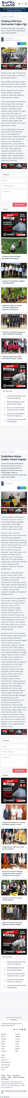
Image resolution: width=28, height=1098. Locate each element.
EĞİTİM (3, 1044)
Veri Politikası (5, 1079)
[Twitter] (14, 1029)
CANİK (17, 1044)
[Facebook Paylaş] (18, 43)
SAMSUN (17, 1048)
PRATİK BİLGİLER (5, 1065)
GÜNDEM (3, 1034)
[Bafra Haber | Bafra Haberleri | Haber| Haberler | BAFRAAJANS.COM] (9, 3)
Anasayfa (4, 17)
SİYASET (3, 1041)
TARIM (3, 1055)
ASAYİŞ (3, 1036)
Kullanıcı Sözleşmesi (18, 1077)
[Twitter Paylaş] (21, 43)
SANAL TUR (4, 1060)
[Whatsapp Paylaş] (24, 43)
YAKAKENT (18, 1036)
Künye (8, 1075)
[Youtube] (22, 1029)
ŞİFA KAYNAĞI (5, 1067)
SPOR (2, 1048)
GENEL (16, 1051)
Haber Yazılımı (10, 1025)
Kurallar (3, 1077)
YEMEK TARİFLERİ (5, 1062)
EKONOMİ (11, 452)
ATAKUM (17, 1039)
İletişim (3, 1075)
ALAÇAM (3, 1051)
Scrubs (3, 1069)
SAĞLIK (3, 1046)
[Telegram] (25, 1029)
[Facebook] (17, 1029)
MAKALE (17, 1046)
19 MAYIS (11, 17)
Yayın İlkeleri (15, 1075)
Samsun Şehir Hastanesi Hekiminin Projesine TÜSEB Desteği (14, 9)
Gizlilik (9, 1077)
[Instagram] (19, 1029)
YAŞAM (3, 1057)
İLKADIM (17, 1041)
